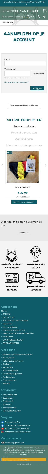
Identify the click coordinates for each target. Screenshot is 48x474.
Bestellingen (8, 398)
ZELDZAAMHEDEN (11, 343)
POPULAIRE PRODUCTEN (14, 330)
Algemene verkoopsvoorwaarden (17, 354)
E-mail (7, 59)
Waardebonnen (10, 407)
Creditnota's (8, 401)
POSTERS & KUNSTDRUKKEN (15, 320)
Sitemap (6, 383)
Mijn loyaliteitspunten (12, 411)
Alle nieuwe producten (24, 202)
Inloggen (37, 88)
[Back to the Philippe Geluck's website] (45, 11)
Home (4, 311)
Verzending (8, 367)
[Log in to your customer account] (39, 16)
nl (32, 16)
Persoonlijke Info (10, 394)
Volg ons (6, 417)
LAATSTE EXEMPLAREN (13, 340)
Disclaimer (7, 364)
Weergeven (39, 73)
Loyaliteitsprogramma (12, 373)
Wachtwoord (10, 69)
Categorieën (9, 306)
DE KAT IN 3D (8, 317)
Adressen (7, 404)
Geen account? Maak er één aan (24, 105)
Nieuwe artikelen (10, 327)
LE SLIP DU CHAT (22, 187)
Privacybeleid (8, 357)
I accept (24, 459)
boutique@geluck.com (14, 442)
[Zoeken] (28, 16)
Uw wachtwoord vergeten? (16, 82)
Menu (8, 22)
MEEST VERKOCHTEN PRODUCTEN (18, 333)
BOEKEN (6, 314)
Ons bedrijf (8, 349)
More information (24, 464)
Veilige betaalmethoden (13, 361)
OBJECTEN (7, 324)
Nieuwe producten (24, 126)
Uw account (9, 389)
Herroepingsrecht (10, 370)
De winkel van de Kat (20, 11)
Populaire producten (24, 132)
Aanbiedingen (24, 139)
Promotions (8, 336)
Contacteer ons (9, 380)
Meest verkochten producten (24, 145)
